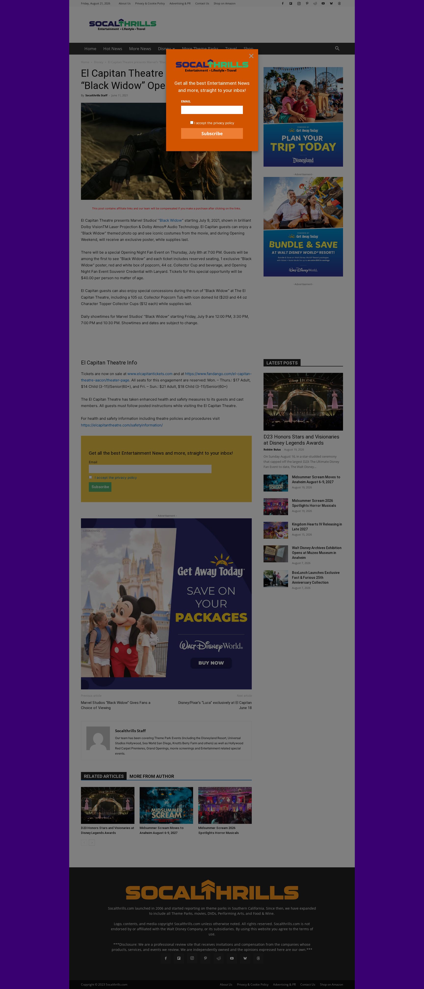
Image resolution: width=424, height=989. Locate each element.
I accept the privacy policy (214, 123)
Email (186, 101)
